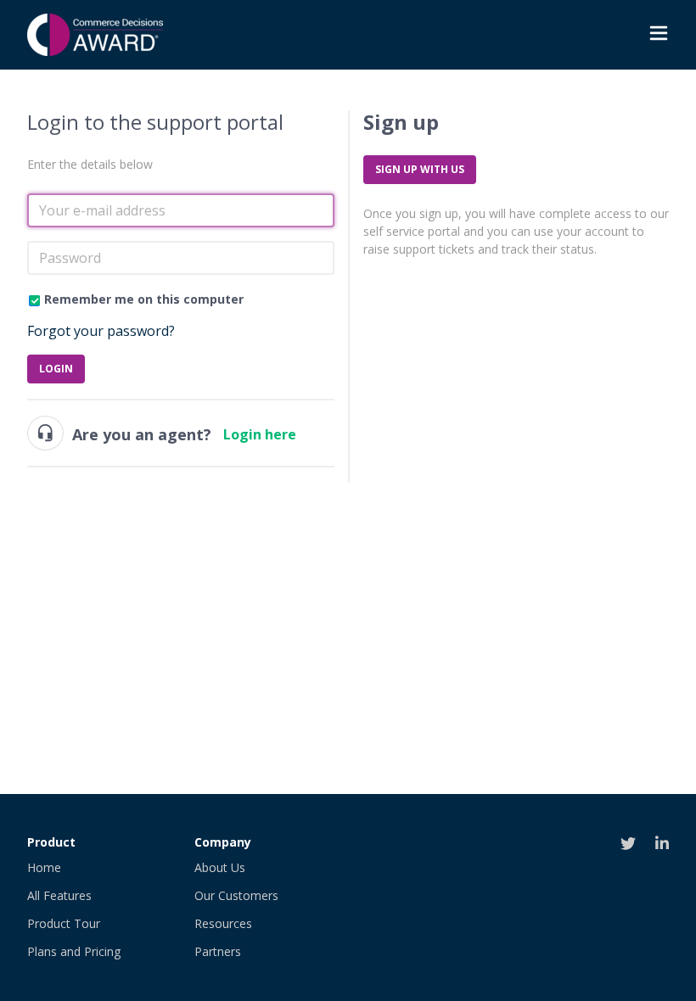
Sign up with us (419, 169)
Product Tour (63, 923)
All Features (59, 895)
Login (56, 368)
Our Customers (236, 895)
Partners (217, 951)
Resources (223, 923)
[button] (658, 35)
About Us (219, 867)
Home (44, 867)
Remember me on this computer (144, 299)
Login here (259, 434)
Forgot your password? (101, 331)
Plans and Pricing (74, 951)
